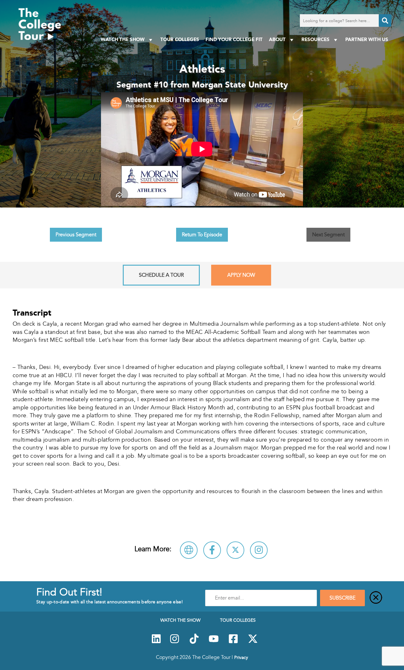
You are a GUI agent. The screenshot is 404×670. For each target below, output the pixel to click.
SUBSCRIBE (342, 598)
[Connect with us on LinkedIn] (156, 642)
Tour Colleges (179, 39)
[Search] (385, 20)
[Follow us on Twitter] (252, 642)
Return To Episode (202, 235)
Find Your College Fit (234, 39)
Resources (315, 39)
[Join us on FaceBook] (233, 642)
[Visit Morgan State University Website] (189, 550)
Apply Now (241, 275)
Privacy (241, 657)
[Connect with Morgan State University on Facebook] (212, 550)
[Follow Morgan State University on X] (235, 550)
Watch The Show (123, 39)
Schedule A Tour (161, 275)
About (277, 39)
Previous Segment (76, 235)
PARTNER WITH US (366, 39)
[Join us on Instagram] (174, 642)
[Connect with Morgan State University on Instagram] (259, 550)
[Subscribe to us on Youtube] (213, 642)
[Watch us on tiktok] (194, 642)
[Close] (376, 598)
